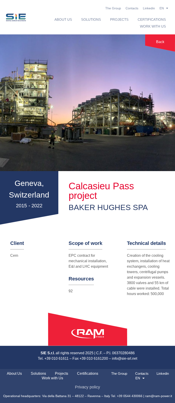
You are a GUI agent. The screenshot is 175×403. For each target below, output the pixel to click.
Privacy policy (87, 387)
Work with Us (153, 26)
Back (160, 42)
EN (162, 8)
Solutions (91, 19)
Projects (119, 19)
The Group (113, 8)
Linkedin (149, 8)
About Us (63, 19)
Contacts (132, 8)
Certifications (152, 19)
